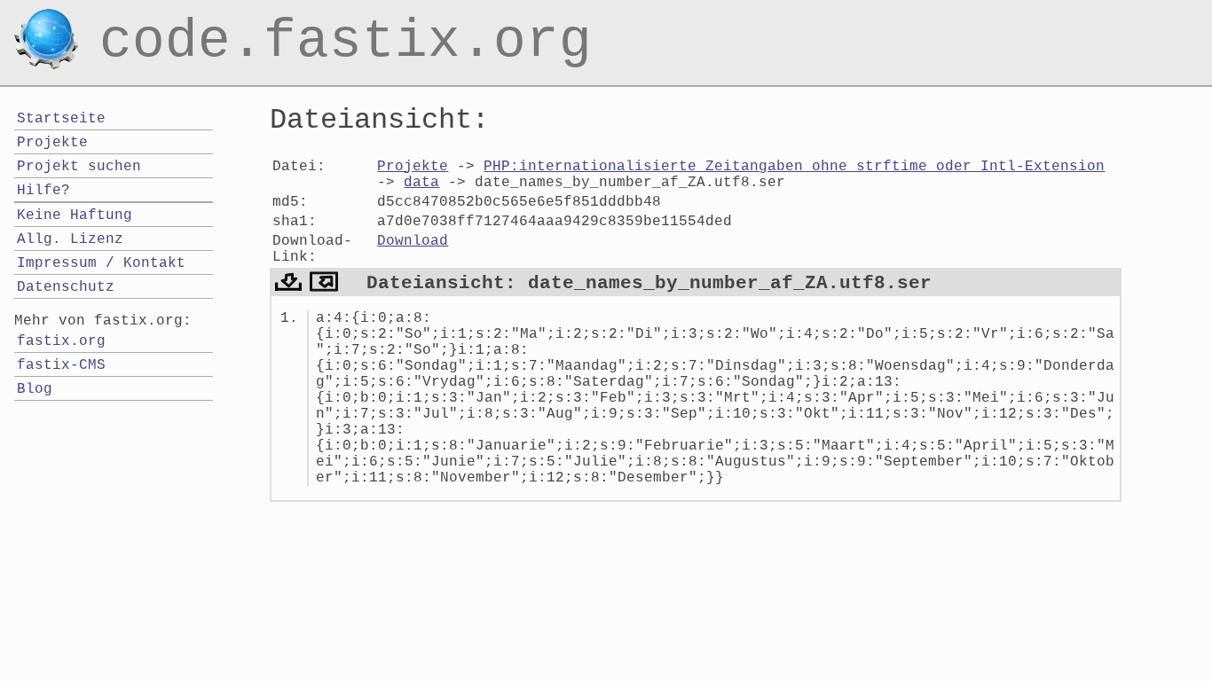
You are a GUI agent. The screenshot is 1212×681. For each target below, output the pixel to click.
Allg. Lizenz (70, 239)
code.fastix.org (345, 21)
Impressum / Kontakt (101, 263)
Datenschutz (65, 287)
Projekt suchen (79, 167)
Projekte (412, 167)
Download (412, 241)
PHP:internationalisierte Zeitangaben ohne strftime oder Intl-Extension (794, 167)
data (421, 183)
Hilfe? (43, 191)
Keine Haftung (74, 215)
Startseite (61, 119)
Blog (34, 389)
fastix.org (61, 341)
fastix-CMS (61, 365)
